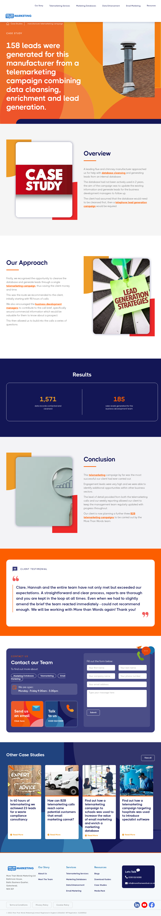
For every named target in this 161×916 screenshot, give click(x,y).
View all (147, 758)
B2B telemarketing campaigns (109, 515)
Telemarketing (47, 676)
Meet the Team (45, 879)
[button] (39, 7)
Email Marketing (73, 891)
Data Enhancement (75, 885)
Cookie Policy (62, 905)
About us (42, 873)
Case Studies (17, 24)
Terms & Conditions (19, 905)
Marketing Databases (24, 676)
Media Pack (99, 891)
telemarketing (97, 474)
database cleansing (114, 172)
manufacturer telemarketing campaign (45, 24)
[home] (18, 16)
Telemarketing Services (77, 873)
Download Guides (102, 879)
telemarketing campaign (20, 285)
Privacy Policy (42, 905)
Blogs (97, 873)
